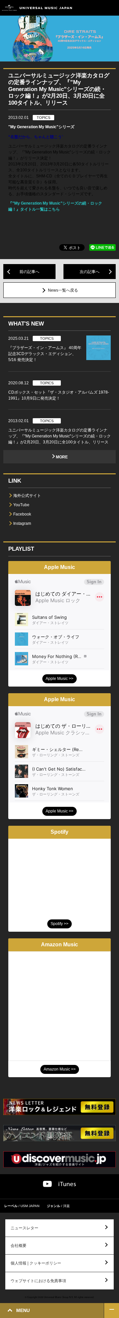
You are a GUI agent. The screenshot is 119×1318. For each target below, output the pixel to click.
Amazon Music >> (60, 1069)
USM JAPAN (29, 1206)
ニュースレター (24, 1228)
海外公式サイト (27, 495)
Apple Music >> (59, 678)
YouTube (21, 505)
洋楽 (66, 1206)
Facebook (22, 514)
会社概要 (18, 1245)
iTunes (67, 1184)
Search (96, 8)
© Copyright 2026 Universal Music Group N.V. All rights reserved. (59, 1297)
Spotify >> (59, 923)
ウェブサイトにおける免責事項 (38, 1280)
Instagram (22, 523)
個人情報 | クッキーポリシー (36, 1263)
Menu (111, 8)
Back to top (111, 1310)
